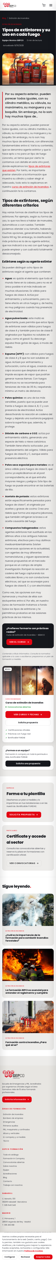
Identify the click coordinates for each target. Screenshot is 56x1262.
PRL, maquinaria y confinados (16, 1129)
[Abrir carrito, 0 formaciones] (44, 5)
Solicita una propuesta (28, 763)
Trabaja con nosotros (12, 1185)
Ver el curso (19, 641)
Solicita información (17, 1099)
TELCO (5, 1141)
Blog (4, 18)
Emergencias (8, 1122)
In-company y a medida (13, 1137)
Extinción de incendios (12, 1114)
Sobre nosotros (9, 1166)
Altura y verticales (10, 1133)
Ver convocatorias (24, 863)
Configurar (9, 1257)
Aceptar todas (43, 1257)
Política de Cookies (33, 1251)
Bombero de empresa (12, 1118)
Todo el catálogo (10, 1154)
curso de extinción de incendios (30, 186)
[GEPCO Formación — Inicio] (9, 5)
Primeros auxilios (10, 1125)
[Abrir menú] (51, 5)
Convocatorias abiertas (13, 1162)
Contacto (7, 1181)
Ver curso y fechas (28, 714)
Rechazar (25, 1257)
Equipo (5, 1170)
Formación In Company (13, 1158)
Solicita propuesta (28, 722)
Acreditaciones (9, 1173)
